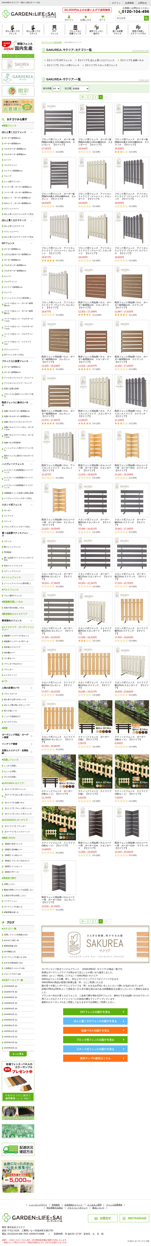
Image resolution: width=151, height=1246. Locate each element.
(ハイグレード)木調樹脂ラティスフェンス (18, 486)
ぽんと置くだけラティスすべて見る (19, 237)
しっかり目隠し (10, 766)
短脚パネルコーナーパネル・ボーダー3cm (19, 436)
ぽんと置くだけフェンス (13, 31)
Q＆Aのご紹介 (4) (11, 940)
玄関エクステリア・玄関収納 (15, 751)
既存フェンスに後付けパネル (15, 403)
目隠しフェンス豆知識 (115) (15, 935)
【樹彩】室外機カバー (13, 850)
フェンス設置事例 (114, 1205)
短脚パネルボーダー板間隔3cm (17, 416)
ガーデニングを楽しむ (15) (15, 957)
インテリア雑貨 (9, 744)
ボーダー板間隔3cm (12, 143)
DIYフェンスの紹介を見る (95, 1012)
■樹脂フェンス (9, 125)
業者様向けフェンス (12, 620)
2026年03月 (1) (10, 1014)
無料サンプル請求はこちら (95, 1058)
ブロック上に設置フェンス (75, 31)
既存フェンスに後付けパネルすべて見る (19, 457)
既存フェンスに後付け (96, 31)
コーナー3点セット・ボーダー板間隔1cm (18, 304)
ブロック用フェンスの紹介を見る (95, 1039)
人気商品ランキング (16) (14, 968)
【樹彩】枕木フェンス (13, 844)
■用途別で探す (9, 878)
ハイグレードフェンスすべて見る (18, 498)
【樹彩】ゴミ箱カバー (13, 855)
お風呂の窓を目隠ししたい (15, 895)
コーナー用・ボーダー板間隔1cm (17, 187)
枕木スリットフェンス (13, 566)
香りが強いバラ (10, 711)
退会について (98, 1208)
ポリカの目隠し (10, 777)
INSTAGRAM (137, 1218)
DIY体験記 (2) (9, 952)
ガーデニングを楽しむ (13, 907)
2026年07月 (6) (10, 992)
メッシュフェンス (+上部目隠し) (17, 298)
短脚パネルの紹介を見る (95, 1030)
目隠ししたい (9, 884)
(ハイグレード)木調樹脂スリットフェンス (18, 479)
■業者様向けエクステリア (14, 614)
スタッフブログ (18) (12, 974)
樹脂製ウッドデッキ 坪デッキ (16, 641)
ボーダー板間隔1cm (12, 138)
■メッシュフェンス (11, 577)
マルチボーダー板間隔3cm (15, 154)
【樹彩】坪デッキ (11, 872)
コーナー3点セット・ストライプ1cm (17, 343)
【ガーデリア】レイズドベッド (17, 832)
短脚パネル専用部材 (12, 443)
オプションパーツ (11, 209)
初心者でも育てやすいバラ (15, 699)
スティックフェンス (12, 571)
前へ (83, 97)
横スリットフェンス (12, 547)
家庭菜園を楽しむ (11, 912)
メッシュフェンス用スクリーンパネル (19, 449)
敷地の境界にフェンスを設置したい (19, 890)
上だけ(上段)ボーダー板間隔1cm (17, 254)
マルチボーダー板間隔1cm (15, 149)
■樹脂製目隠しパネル (12, 601)
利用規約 (56, 1205)
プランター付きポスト (13, 664)
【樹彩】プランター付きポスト (17, 861)
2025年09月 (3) (10, 1048)
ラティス (7, 521)
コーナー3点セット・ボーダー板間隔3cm (18, 312)
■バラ (5, 681)
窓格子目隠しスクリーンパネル (138, 31)
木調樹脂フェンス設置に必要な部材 (19, 493)
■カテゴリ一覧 (9, 928)
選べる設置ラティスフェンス (15, 534)
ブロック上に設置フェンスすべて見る (19, 395)
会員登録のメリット (73, 1205)
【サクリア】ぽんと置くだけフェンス (19, 796)
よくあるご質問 (94, 1205)
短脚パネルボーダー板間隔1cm (17, 411)
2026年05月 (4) (10, 1003)
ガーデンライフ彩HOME (52, 42)
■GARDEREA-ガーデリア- (15, 820)
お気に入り (85, 20)
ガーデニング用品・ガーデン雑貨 (15, 736)
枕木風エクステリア (12, 647)
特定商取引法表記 (55, 1208)
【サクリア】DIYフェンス (15, 789)
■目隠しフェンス (10, 759)
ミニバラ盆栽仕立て (12, 716)
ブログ (10, 922)
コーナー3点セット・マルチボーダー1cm (18, 320)
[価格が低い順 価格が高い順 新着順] (80, 88)
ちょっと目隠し (10, 771)
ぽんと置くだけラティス (33, 31)
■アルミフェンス (10, 589)
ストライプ (8, 516)
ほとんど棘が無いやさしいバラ (17, 705)
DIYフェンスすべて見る (14, 355)
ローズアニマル (10, 722)
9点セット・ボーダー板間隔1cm (17, 198)
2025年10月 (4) (10, 1042)
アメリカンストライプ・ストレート (19, 378)
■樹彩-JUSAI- (9, 838)
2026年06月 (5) (10, 997)
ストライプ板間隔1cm (13, 171)
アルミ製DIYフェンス (13, 596)
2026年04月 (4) (10, 1009)
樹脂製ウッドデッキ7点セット (16, 636)
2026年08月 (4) (10, 986)
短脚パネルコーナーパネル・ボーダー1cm (19, 428)
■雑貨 (5, 728)
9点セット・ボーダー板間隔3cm (17, 203)
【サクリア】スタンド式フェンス (18, 814)
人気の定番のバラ (11, 688)
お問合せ (142, 3)
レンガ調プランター (12, 182)
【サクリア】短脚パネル (14, 803)
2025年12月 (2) (10, 1031)
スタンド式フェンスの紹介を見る (95, 1049)
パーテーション (10, 901)
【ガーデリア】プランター (15, 826)
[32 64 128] (56, 88)
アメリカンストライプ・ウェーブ (18, 383)
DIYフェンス (54, 31)
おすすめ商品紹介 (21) (13, 963)
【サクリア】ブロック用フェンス (18, 808)
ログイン (116, 3)
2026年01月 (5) (10, 1025)
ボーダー (7, 510)
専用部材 (7, 552)
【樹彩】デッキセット (13, 866)
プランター (8, 670)
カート (102, 20)
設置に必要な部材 (11, 389)
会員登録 (129, 3)
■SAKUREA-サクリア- (13, 783)
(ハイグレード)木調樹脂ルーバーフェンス (18, 471)
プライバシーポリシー (77, 1208)
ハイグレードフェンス (13, 464)
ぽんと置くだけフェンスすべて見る (19, 214)
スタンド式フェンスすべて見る (17, 527)
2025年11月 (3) (10, 1037)
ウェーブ (7, 176)
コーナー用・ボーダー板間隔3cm (17, 192)
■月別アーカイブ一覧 (12, 980)
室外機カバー (9, 653)
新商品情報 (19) (10, 946)
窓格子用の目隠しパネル (14, 608)
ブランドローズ (10, 694)
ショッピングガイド (38, 1205)
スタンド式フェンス (12, 504)
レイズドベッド (10, 675)
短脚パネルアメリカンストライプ (18, 422)
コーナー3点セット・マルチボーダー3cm (18, 327)
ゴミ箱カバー (9, 658)
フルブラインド (10, 165)
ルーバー (7, 160)
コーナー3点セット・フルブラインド (18, 335)
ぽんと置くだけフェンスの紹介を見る (95, 1021)
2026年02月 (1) (10, 1020)
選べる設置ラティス (118, 31)
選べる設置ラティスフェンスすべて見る (19, 559)
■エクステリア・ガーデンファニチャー (18, 628)
